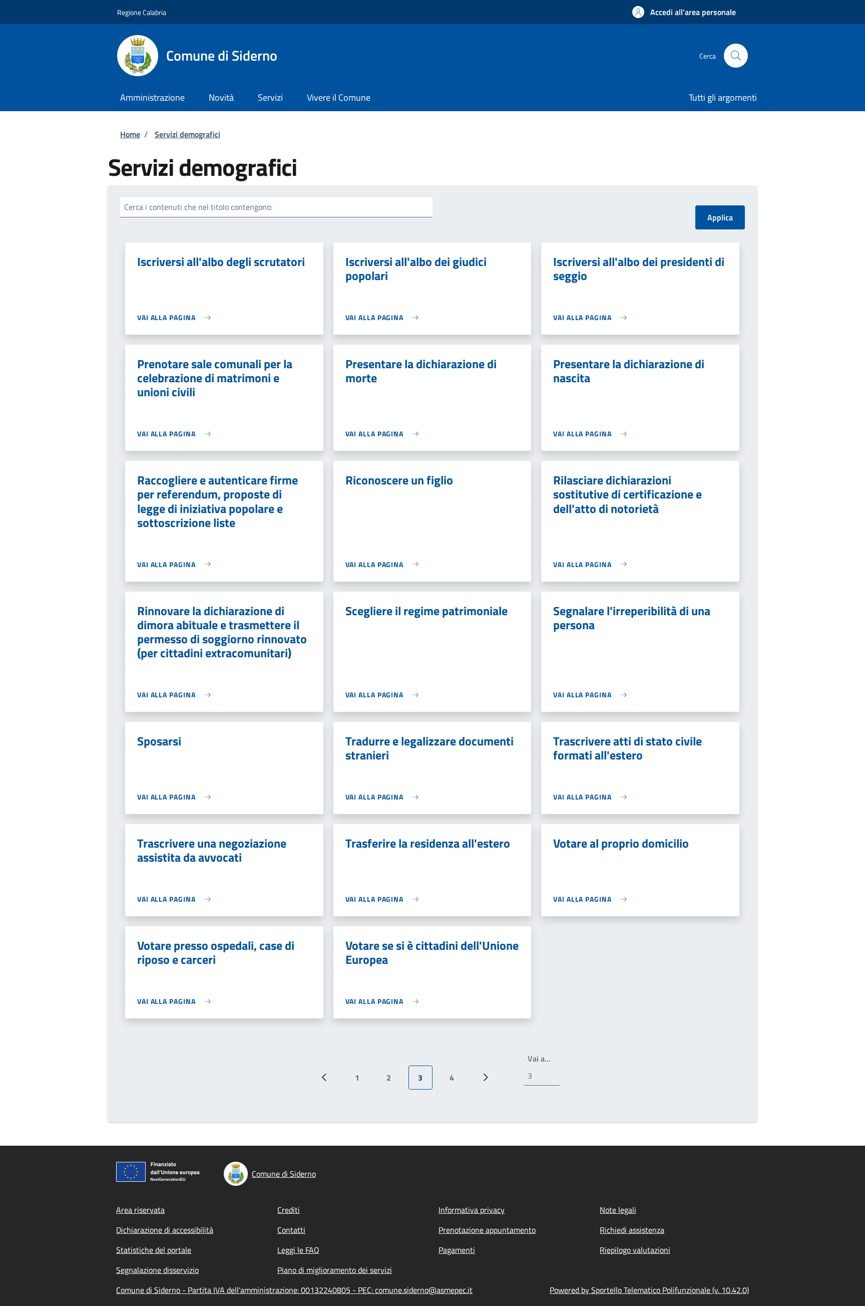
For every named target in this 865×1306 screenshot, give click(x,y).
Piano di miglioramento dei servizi (334, 1270)
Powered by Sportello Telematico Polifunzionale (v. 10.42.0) (649, 1290)
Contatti (291, 1230)
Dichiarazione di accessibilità (164, 1230)
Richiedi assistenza (632, 1230)
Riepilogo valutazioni (635, 1250)
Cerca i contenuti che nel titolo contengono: (198, 207)
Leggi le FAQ (298, 1250)
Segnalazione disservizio (157, 1270)
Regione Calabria (141, 12)
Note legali (618, 1210)
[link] (176, 317)
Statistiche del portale (153, 1250)
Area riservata (140, 1210)
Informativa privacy (472, 1210)
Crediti (288, 1210)
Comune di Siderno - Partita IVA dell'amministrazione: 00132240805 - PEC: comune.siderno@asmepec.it (294, 1290)
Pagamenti (457, 1250)
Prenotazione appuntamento (487, 1230)
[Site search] (736, 56)
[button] (684, 12)
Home (130, 134)
